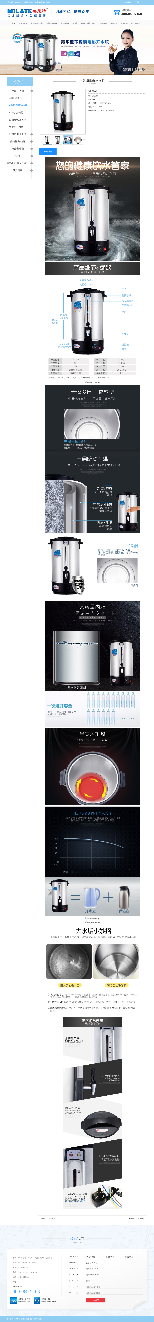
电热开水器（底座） (88, 23)
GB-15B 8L (52, 1218)
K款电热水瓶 (16, 112)
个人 (93, 1263)
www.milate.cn (23, 1282)
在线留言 (95, 1300)
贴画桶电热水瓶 (17, 119)
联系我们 (138, 2)
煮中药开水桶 (16, 127)
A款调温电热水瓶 (18, 105)
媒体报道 (113, 23)
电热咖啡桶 (65, 23)
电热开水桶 (23, 23)
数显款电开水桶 (37, 23)
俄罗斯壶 (103, 23)
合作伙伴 (124, 23)
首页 (13, 23)
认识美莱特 (127, 2)
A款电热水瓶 (16, 98)
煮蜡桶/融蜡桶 (51, 23)
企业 (87, 1263)
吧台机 (75, 23)
